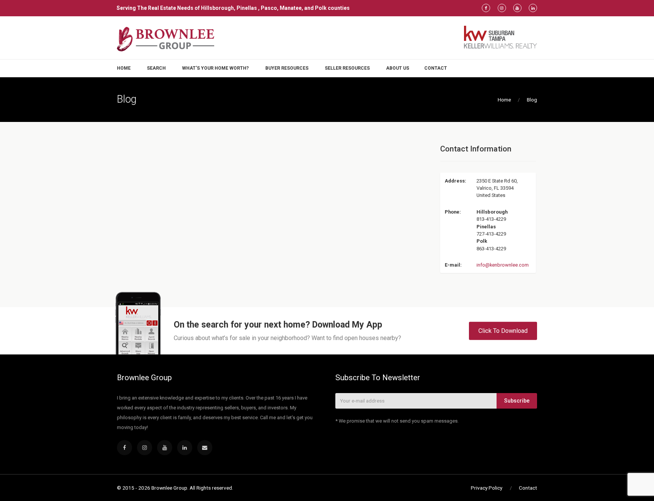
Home (124, 68)
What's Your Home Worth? (215, 68)
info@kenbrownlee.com (502, 265)
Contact (435, 68)
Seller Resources (347, 68)
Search (156, 68)
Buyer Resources (286, 68)
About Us (397, 68)
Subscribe (516, 401)
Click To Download (503, 330)
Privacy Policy (486, 488)
